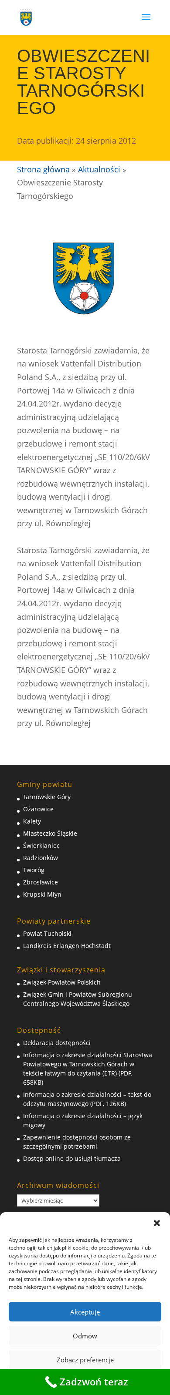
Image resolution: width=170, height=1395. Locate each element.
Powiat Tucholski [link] (47, 933)
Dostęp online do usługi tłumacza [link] (72, 1158)
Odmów (85, 1335)
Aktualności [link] (99, 169)
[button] (157, 1223)
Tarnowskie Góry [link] (47, 797)
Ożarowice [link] (38, 809)
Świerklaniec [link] (41, 845)
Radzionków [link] (40, 858)
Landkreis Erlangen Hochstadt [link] (67, 945)
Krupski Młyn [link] (42, 894)
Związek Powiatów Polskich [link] (62, 982)
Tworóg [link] (33, 870)
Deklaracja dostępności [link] (57, 1043)
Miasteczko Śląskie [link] (50, 833)
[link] (26, 16)
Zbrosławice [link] (40, 882)
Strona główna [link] (43, 169)
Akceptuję (85, 1312)
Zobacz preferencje (85, 1359)
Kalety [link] (32, 821)
